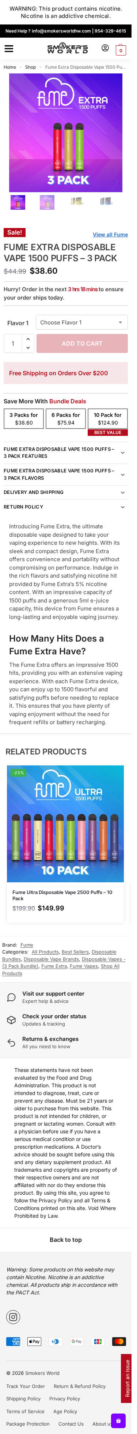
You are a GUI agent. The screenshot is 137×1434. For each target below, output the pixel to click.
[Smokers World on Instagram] (13, 1317)
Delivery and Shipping (34, 492)
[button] (120, 50)
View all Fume (110, 234)
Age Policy (65, 1411)
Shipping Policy (23, 1398)
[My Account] (105, 48)
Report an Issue (127, 1378)
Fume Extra (54, 966)
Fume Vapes (84, 966)
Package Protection (28, 1424)
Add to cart (82, 343)
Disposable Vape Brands (51, 959)
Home (10, 67)
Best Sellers (75, 952)
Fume (26, 945)
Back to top (66, 1239)
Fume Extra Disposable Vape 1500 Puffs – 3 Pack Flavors (59, 474)
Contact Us (71, 1424)
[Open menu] (7, 48)
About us (102, 1424)
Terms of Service (25, 1411)
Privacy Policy (64, 1398)
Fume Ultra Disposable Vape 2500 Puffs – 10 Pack (62, 895)
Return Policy (23, 507)
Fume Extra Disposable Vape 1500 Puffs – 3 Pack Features (59, 452)
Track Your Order (25, 1386)
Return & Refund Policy (80, 1386)
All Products (45, 952)
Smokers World (42, 1373)
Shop (30, 67)
